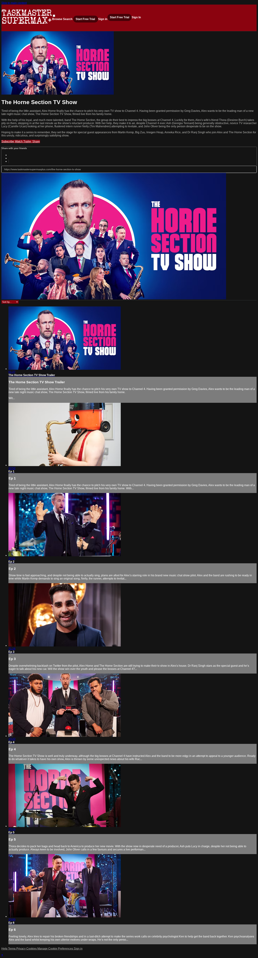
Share (36, 141)
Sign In (136, 17)
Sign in (102, 19)
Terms (12, 948)
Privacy (21, 948)
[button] (54, 16)
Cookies (31, 948)
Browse (57, 19)
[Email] (8, 161)
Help (4, 948)
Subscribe (8, 141)
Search (68, 19)
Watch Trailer (23, 141)
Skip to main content (14, 2)
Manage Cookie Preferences (55, 948)
